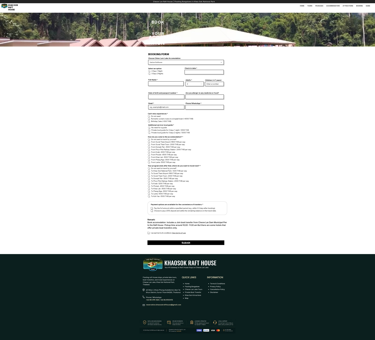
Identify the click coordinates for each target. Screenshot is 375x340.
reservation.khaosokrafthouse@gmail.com (163, 305)
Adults (188, 80)
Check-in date (190, 68)
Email (150, 103)
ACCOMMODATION (165, 40)
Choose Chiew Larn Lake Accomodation (164, 58)
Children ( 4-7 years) (213, 80)
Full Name (152, 80)
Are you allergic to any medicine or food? (202, 93)
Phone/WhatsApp (193, 103)
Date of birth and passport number (162, 93)
